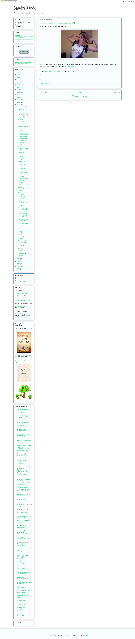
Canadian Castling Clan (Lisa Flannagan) (24, 582)
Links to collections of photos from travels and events (23, 62)
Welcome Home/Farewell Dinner (23, 188)
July (19, 119)
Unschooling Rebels (23, 567)
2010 (18, 104)
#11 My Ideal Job (21, 573)
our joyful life (21, 499)
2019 (18, 82)
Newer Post (43, 92)
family (22, 38)
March (20, 250)
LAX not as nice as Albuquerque (23, 177)
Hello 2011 (19, 558)
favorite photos (28, 38)
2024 (18, 72)
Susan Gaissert (26, 355)
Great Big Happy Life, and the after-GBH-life (23, 209)
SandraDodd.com (20, 306)
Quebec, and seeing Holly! (22, 241)
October (21, 111)
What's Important (23, 126)
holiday (17, 39)
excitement (17, 38)
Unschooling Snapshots (24, 504)
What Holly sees (22, 124)
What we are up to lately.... (24, 545)
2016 (18, 89)
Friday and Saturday (21, 153)
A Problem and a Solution (23, 538)
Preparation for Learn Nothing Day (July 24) (23, 134)
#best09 (18, 36)
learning (16, 41)
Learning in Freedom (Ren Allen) (23, 531)
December (21, 107)
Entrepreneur (20, 463)
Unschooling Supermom (24, 454)
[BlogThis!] (70, 71)
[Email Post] (64, 71)
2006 (18, 266)
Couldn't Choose (21, 551)
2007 (18, 263)
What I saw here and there (23, 167)
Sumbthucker (21, 600)
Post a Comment (46, 83)
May (19, 245)
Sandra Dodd (25, 8)
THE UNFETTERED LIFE (24, 487)
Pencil (40, 74)
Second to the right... (23, 494)
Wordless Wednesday (22, 578)
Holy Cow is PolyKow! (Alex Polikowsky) (24, 480)
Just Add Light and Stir (21, 293)
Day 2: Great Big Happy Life (23, 219)
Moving (19, 506)
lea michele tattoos (22, 512)
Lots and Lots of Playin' (23, 568)
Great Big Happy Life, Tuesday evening (23, 215)
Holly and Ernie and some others (22, 233)
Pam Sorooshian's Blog (24, 572)
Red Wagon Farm (21, 527)
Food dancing (20, 563)
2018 (18, 84)
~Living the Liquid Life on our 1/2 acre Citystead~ (24, 517)
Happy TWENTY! (21, 437)
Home (80, 92)
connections (30, 36)
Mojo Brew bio (20, 412)
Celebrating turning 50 (22, 495)
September (21, 114)
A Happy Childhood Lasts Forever (23, 591)
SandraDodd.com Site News (23, 297)
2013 (18, 97)
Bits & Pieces (20, 442)
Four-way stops (22, 229)
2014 (18, 94)
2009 (18, 259)
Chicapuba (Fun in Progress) (22, 543)
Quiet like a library (23, 184)
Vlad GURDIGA (21, 281)
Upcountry (21, 156)
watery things (22, 159)
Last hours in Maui (22, 143)
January (21, 255)
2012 (18, 99)
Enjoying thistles (21, 501)
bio (25, 36)
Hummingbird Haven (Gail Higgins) (23, 434)
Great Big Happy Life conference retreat (23, 224)
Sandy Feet (20, 577)
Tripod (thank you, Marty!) (23, 193)
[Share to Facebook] (74, 71)
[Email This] (68, 71)
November (21, 109)
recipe (24, 41)
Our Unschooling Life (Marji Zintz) (23, 614)
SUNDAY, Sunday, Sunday (23, 197)
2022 (18, 74)
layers (31, 39)
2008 (18, 261)
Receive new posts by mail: (23, 22)
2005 (18, 269)
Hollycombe (26, 39)
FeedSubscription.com (25, 28)
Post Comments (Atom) (83, 103)
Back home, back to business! (23, 139)
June (20, 122)
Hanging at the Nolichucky (24, 533)
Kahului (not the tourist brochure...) (22, 163)
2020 (18, 79)
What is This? (19, 314)
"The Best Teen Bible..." (22, 129)
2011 (18, 102)
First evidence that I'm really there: (22, 172)
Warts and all (21, 587)
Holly (21, 39)
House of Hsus (21, 525)
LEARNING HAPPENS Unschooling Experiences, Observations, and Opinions (23, 470)
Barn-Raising (21, 562)
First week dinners (22, 425)
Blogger (85, 635)
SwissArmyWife (21, 604)
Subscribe (18, 26)
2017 (18, 87)
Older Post (116, 92)
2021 (18, 77)
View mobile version (79, 96)
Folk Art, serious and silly (22, 181)
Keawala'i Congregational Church (23, 148)
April (19, 248)
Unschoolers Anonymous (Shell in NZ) (23, 609)
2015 (18, 92)
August (20, 117)
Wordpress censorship (23, 419)
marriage (21, 41)
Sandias (28, 41)
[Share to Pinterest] (75, 71)
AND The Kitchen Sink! (24, 440)
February (21, 253)
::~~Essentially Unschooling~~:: (22, 429)
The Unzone (20, 537)
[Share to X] (72, 71)
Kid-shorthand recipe (22, 237)
